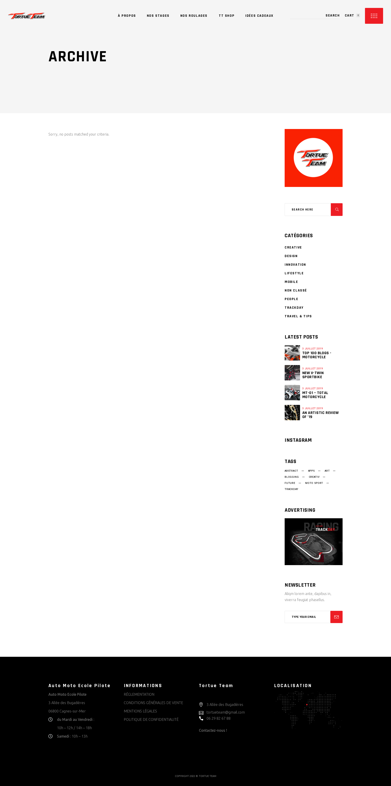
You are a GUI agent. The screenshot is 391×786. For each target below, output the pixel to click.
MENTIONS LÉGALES (140, 711)
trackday (291, 489)
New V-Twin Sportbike (313, 375)
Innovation (295, 264)
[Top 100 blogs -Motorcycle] (292, 353)
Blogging (292, 477)
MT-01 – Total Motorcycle (315, 394)
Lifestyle (294, 273)
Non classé (296, 290)
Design (291, 256)
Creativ (314, 477)
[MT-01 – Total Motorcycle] (292, 392)
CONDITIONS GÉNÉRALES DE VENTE (153, 703)
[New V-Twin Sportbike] (292, 372)
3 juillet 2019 (312, 349)
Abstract (291, 471)
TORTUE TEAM (207, 776)
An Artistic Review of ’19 (320, 414)
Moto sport (314, 483)
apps (311, 471)
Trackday (294, 307)
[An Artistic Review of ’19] (292, 412)
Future (290, 483)
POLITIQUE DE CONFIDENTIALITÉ (151, 719)
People (291, 299)
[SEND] (336, 617)
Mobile (291, 282)
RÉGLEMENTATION (139, 694)
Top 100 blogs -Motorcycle (316, 355)
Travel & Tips (298, 316)
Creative (293, 247)
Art (327, 471)
